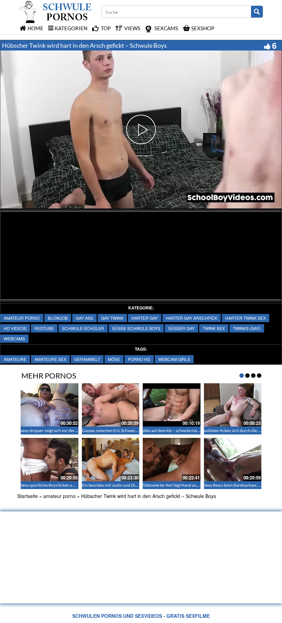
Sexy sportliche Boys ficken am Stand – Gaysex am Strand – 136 (77, 485)
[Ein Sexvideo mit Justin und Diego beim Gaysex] (111, 459)
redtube (44, 328)
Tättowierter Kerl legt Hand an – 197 (175, 485)
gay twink (112, 318)
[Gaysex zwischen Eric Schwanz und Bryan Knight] (111, 405)
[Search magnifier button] (257, 12)
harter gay (144, 318)
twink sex (214, 328)
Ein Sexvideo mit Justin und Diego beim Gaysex (123, 485)
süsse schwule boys (136, 328)
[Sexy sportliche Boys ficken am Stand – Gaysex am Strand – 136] (49, 459)
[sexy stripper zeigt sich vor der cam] (49, 405)
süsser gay (181, 328)
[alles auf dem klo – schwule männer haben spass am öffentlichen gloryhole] (171, 405)
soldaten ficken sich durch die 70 (233, 430)
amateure (15, 359)
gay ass (84, 318)
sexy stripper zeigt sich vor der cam (52, 430)
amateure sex (50, 359)
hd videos (15, 328)
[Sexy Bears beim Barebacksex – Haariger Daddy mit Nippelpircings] (233, 459)
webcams (14, 338)
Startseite (27, 495)
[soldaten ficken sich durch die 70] (233, 405)
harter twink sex (245, 318)
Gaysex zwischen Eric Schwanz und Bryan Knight (126, 430)
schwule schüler (83, 328)
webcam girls (174, 359)
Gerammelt (87, 359)
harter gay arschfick (191, 318)
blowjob (58, 318)
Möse (114, 359)
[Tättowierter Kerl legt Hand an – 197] (171, 459)
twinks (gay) (247, 328)
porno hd (139, 359)
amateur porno (22, 318)
